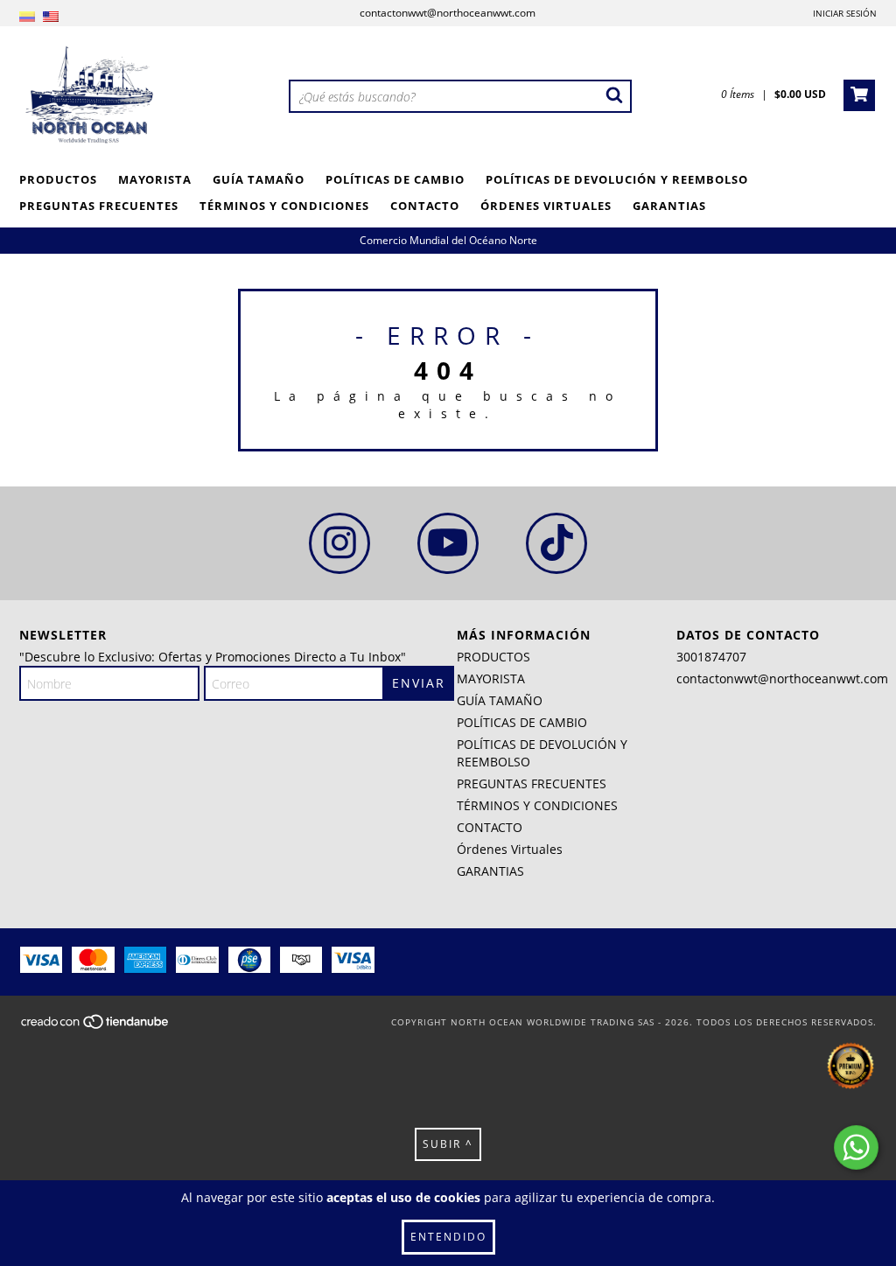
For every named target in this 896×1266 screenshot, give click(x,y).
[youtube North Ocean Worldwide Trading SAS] (448, 543)
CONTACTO (424, 205)
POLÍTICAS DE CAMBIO (395, 179)
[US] (51, 17)
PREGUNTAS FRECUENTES (98, 205)
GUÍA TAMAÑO (258, 179)
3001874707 (711, 656)
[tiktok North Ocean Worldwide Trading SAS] (556, 543)
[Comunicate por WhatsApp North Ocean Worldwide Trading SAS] (856, 1147)
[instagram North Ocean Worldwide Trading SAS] (339, 543)
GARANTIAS (669, 205)
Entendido (448, 1236)
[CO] (27, 17)
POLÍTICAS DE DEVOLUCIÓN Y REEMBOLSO (617, 179)
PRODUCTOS (58, 179)
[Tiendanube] (95, 1026)
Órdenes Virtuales (546, 205)
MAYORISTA (155, 179)
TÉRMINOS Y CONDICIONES (284, 205)
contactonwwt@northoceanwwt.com (448, 12)
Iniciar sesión (845, 13)
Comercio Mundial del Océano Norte (448, 240)
